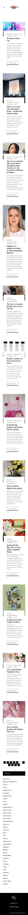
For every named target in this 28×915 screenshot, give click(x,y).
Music (4, 833)
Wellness (5, 878)
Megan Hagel (18, 354)
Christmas (6, 793)
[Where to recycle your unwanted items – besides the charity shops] (14, 88)
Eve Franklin (18, 156)
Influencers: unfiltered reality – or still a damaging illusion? (14, 249)
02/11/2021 (9, 665)
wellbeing (6, 872)
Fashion (5, 804)
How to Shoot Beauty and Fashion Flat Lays (15, 729)
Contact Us (14, 903)
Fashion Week (7, 813)
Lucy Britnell (11, 481)
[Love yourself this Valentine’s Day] (14, 660)
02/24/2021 (9, 420)
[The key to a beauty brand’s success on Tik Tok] (14, 293)
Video (4, 870)
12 (12, 765)
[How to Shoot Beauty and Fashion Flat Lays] (14, 712)
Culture (5, 799)
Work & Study (7, 881)
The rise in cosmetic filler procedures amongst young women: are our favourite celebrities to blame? (15, 167)
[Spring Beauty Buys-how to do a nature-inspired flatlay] (14, 530)
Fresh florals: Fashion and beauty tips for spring (15, 427)
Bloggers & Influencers (10, 782)
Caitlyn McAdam (12, 241)
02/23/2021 (9, 539)
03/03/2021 (9, 354)
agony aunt (6, 779)
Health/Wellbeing (8, 821)
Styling (5, 853)
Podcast (5, 838)
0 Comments (9, 35)
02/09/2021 (9, 720)
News (4, 835)
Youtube (5, 884)
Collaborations (7, 796)
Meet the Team (14, 907)
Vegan (5, 867)
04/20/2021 (9, 100)
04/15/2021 (9, 156)
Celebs (5, 787)
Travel (5, 861)
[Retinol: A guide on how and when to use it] (14, 349)
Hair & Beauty (7, 818)
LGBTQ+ (5, 827)
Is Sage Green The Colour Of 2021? (14, 621)
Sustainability (7, 855)
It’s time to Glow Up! (13, 39)
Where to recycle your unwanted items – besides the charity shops (14, 110)
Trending (6, 864)
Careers (5, 784)
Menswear (6, 830)
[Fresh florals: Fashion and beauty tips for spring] (14, 408)
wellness (5, 875)
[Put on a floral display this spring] (14, 471)
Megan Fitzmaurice (13, 102)
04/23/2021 (9, 34)
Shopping (5, 847)
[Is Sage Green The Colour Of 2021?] (14, 600)
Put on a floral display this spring (14, 487)
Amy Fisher (18, 420)
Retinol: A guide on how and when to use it (14, 360)
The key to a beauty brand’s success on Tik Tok (15, 306)
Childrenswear (7, 790)
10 (23, 762)
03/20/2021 (9, 298)
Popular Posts (7, 841)
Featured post (7, 816)
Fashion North (7, 810)
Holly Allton (18, 34)
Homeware (6, 824)
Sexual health (7, 844)
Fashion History (7, 807)
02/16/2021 (9, 613)
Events (5, 801)
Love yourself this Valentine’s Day (14, 670)
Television (6, 858)
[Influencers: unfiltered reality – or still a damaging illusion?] (14, 224)
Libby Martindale (12, 540)
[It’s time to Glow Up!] (14, 29)
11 (9, 765)
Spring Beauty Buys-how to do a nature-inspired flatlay (14, 548)
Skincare (5, 850)
